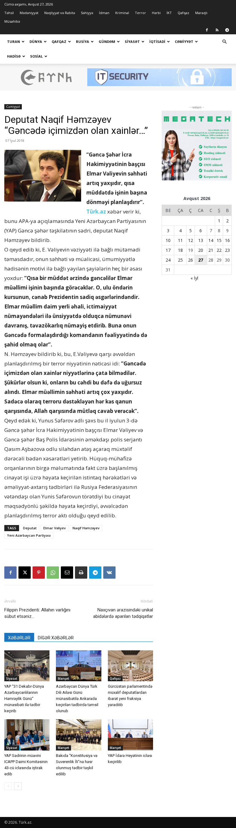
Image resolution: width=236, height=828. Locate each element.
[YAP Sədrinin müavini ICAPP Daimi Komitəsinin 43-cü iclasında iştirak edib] (26, 734)
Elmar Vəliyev (54, 528)
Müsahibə (12, 21)
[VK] (109, 572)
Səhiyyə (87, 12)
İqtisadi (157, 41)
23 (227, 250)
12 (190, 240)
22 (219, 250)
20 (200, 250)
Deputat (30, 528)
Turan (13, 41)
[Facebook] (206, 30)
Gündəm (107, 41)
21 (210, 250)
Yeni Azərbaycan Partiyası (29, 535)
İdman (104, 12)
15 (219, 240)
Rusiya (82, 41)
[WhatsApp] (53, 572)
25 (180, 260)
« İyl (194, 278)
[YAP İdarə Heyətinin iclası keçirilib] (130, 734)
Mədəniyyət (29, 12)
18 (180, 250)
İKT (169, 12)
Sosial (36, 56)
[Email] (67, 572)
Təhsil (9, 12)
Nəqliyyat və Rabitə (59, 12)
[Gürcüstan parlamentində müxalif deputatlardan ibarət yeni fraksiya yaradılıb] (130, 665)
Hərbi (156, 12)
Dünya (36, 41)
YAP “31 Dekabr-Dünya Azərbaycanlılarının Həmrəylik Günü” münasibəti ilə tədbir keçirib (24, 698)
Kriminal (122, 12)
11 (180, 240)
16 (227, 240)
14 (210, 240)
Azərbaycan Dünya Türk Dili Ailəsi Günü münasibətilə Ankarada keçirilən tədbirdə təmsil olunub (77, 698)
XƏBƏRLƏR (19, 637)
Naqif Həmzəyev (86, 528)
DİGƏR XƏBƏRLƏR (56, 637)
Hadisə (14, 56)
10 (168, 240)
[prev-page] (8, 786)
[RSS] (217, 30)
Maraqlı (201, 12)
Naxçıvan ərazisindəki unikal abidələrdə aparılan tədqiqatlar (123, 613)
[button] (224, 42)
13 (200, 240)
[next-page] (18, 786)
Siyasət (132, 41)
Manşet (63, 678)
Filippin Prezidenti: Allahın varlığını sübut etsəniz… (37, 613)
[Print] (81, 572)
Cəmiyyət (184, 41)
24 (168, 260)
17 (168, 250)
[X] (24, 572)
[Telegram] (227, 30)
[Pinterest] (39, 572)
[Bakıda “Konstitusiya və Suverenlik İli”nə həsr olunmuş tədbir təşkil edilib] (78, 734)
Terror (140, 12)
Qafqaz (183, 12)
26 (190, 260)
